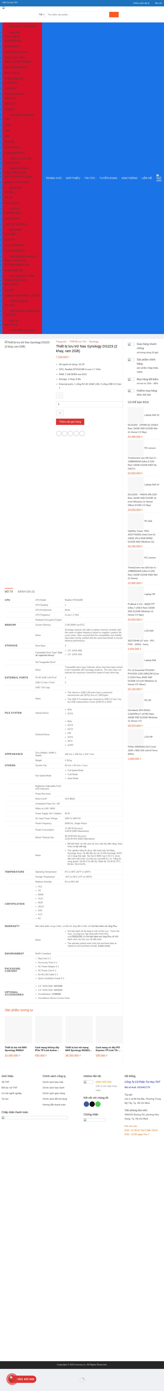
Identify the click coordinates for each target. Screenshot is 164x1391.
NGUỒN (9, 141)
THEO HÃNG (12, 36)
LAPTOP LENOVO (15, 224)
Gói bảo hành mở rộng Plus (104, 926)
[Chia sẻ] (22, 1372)
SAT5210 (58, 990)
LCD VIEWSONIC (15, 251)
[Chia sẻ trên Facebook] (59, 433)
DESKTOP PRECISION (18, 176)
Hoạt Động (130, 178)
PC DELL (10, 192)
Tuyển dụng (108, 178)
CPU (7, 119)
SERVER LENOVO (16, 52)
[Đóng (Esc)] (31, 1372)
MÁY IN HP (11, 324)
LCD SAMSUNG (14, 245)
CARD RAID (12, 147)
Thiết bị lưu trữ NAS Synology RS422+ (16, 1049)
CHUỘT (9, 289)
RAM (8, 124)
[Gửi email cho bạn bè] (70, 433)
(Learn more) (104, 946)
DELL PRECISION (15, 172)
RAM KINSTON (14, 270)
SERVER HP (12, 46)
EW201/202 (77, 936)
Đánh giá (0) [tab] (26, 591)
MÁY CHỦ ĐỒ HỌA (16, 67)
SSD (7, 130)
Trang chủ (54, 178)
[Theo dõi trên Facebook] (86, 1104)
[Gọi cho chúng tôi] (98, 1104)
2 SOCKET (11, 88)
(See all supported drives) (48, 653)
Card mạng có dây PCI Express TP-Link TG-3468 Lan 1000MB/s (108, 1049)
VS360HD (56, 994)
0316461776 (143, 1087)
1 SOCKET (11, 82)
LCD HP (9, 239)
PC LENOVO (12, 203)
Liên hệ (147, 178)
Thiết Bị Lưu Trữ (78, 341)
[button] (159, 178)
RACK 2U (10, 103)
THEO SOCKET (14, 78)
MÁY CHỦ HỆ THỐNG (18, 61)
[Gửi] (114, 14)
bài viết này (81, 846)
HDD (8, 136)
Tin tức (89, 178)
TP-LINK (10, 305)
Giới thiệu (73, 178)
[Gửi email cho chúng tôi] (92, 1104)
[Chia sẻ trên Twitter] (64, 433)
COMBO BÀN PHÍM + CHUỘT (22, 295)
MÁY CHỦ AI (12, 73)
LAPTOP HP (12, 218)
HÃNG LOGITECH (15, 280)
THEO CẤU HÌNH (15, 57)
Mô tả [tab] (9, 591)
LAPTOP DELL (13, 213)
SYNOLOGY (12, 162)
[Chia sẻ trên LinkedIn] (82, 433)
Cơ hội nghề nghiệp (12, 1093)
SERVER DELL (14, 40)
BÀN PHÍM (11, 284)
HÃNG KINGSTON (15, 260)
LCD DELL (11, 234)
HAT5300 (58, 986)
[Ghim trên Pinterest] (76, 433)
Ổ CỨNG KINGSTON (17, 264)
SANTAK (10, 315)
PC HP (9, 197)
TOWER (9, 109)
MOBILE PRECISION (17, 182)
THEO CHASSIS (14, 94)
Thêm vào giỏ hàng (70, 421)
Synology (93, 341)
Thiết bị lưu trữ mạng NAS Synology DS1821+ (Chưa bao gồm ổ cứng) (78, 1049)
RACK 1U (10, 98)
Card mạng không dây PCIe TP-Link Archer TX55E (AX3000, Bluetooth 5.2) (47, 1049)
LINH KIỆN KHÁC (15, 153)
